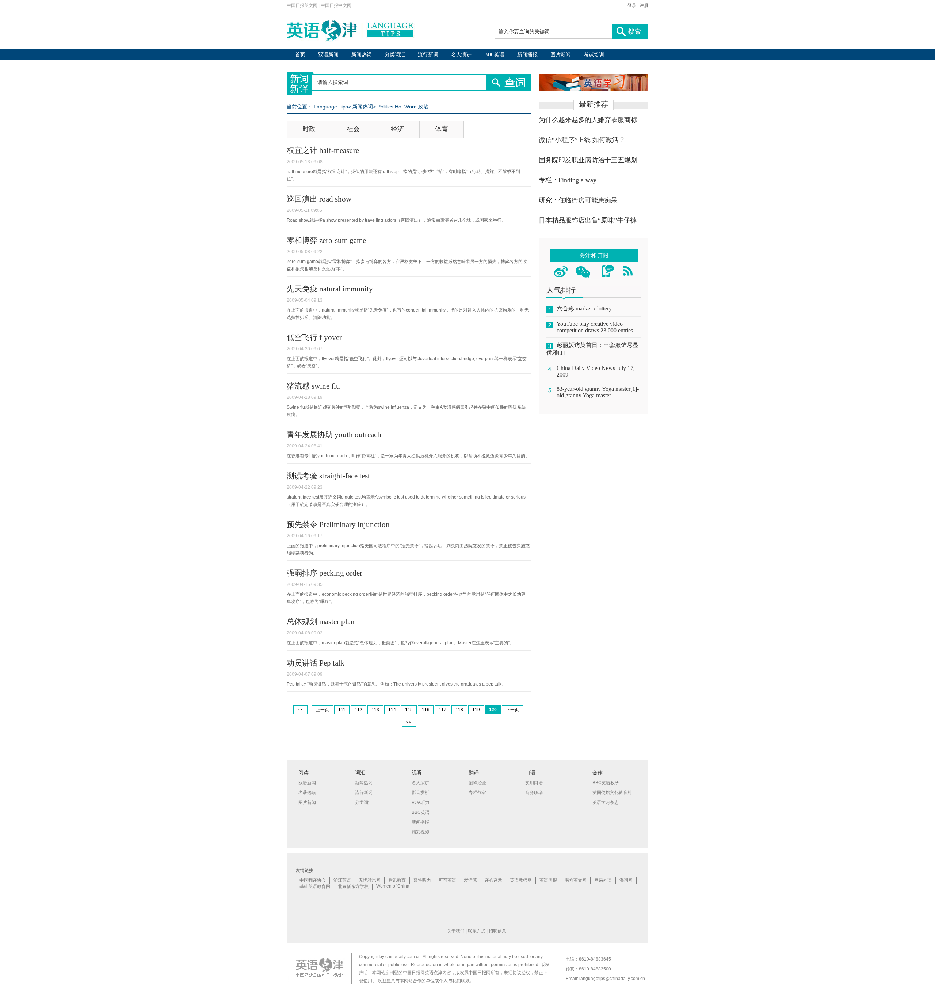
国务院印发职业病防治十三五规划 (588, 160)
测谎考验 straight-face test (328, 476)
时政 (309, 129)
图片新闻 (560, 54)
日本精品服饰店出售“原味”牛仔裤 (588, 220)
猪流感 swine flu (313, 386)
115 (409, 709)
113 (375, 709)
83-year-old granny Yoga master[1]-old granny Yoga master (598, 392)
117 (442, 709)
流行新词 (428, 54)
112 (358, 709)
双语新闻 (328, 54)
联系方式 (476, 931)
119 (476, 709)
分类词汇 (395, 54)
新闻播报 (527, 54)
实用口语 (534, 782)
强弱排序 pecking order (324, 573)
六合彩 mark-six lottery (584, 308)
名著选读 (307, 792)
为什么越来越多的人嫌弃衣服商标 (588, 119)
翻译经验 (477, 782)
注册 (644, 5)
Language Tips (331, 107)
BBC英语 (494, 54)
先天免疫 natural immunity (330, 289)
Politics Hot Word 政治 (402, 107)
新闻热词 (361, 54)
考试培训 (594, 54)
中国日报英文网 (302, 5)
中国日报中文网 (336, 5)
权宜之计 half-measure (323, 150)
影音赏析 (420, 792)
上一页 (322, 709)
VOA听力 (421, 802)
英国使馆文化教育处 (612, 792)
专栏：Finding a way (567, 180)
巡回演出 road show (319, 199)
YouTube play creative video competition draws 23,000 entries (595, 327)
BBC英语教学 (605, 782)
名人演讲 (461, 54)
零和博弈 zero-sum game (326, 240)
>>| (409, 722)
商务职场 (534, 792)
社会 (353, 129)
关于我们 (456, 931)
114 (392, 709)
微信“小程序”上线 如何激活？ (582, 140)
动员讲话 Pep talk (315, 663)
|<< (300, 709)
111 (342, 709)
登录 (631, 5)
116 (426, 709)
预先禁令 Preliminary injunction (338, 524)
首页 (300, 54)
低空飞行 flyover (314, 337)
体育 (441, 129)
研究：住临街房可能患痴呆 (578, 200)
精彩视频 (420, 832)
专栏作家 (477, 792)
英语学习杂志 (605, 802)
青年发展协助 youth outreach (334, 434)
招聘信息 (497, 931)
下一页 (512, 709)
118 (459, 709)
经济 (397, 129)
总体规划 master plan (321, 621)
